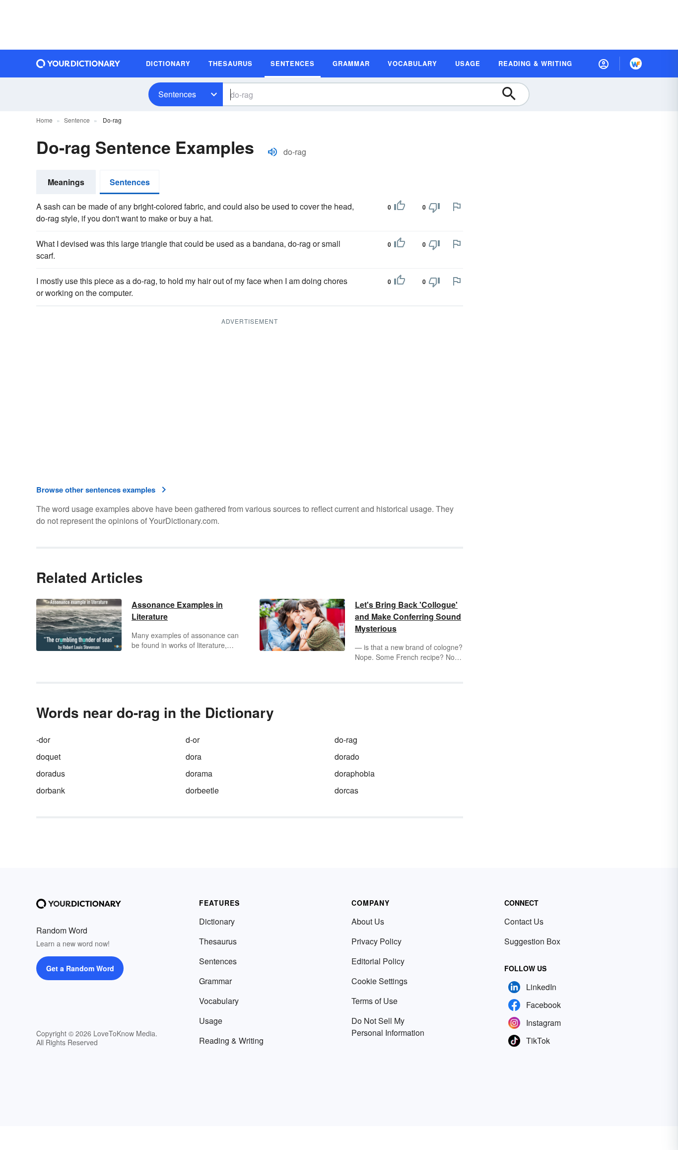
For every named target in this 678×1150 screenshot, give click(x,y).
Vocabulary (219, 1000)
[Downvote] (434, 207)
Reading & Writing (231, 1040)
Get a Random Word (80, 968)
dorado (347, 756)
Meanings (66, 182)
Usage (210, 1020)
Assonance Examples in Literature (177, 610)
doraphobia (355, 773)
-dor (43, 739)
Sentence (77, 120)
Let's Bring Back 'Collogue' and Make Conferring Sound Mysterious (408, 616)
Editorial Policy (378, 961)
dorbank (50, 790)
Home (44, 120)
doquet (48, 756)
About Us (367, 921)
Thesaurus (218, 941)
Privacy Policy (376, 941)
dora (194, 756)
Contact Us (523, 921)
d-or (193, 739)
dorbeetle (202, 790)
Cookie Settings (379, 981)
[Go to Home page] (78, 63)
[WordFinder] (636, 63)
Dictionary (217, 921)
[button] (604, 63)
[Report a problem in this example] (457, 207)
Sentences (177, 94)
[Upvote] (400, 207)
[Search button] (514, 94)
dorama (199, 773)
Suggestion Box (532, 941)
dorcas (346, 790)
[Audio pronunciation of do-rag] (272, 152)
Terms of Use (374, 1000)
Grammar (215, 981)
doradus (50, 773)
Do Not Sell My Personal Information (387, 1026)
